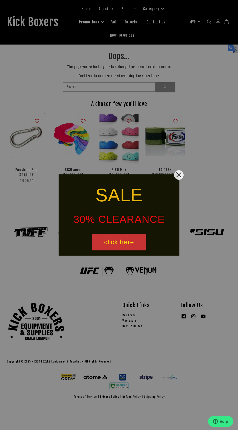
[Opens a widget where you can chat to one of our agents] (220, 422)
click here (119, 242)
